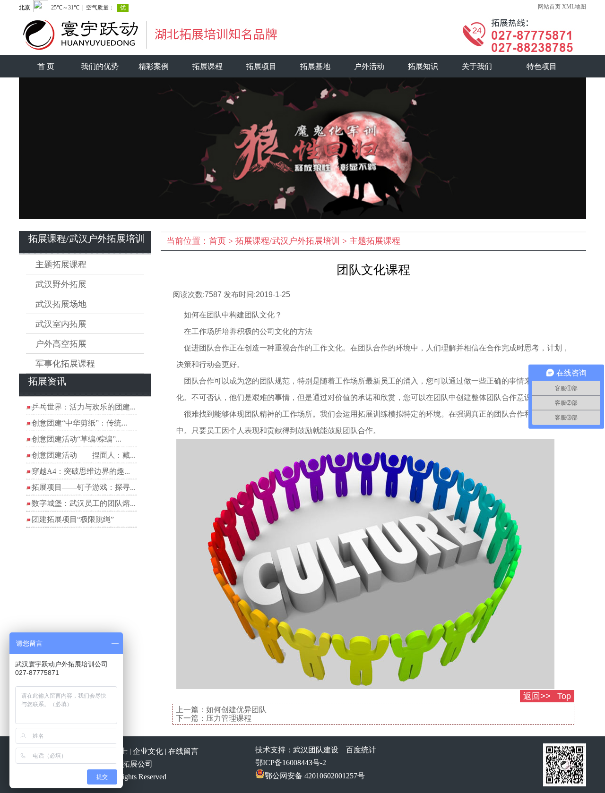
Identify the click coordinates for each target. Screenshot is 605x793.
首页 (217, 241)
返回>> (537, 696)
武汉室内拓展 (60, 324)
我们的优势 (100, 66)
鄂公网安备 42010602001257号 (315, 776)
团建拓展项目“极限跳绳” (73, 519)
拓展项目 (261, 66)
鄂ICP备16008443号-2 (290, 763)
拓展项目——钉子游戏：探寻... (84, 487)
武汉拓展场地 (60, 304)
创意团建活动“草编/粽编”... (76, 439)
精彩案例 (153, 66)
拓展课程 (207, 66)
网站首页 (549, 6)
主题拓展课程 (60, 264)
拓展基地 (315, 66)
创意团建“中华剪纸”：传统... (79, 423)
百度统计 (361, 750)
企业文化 (148, 751)
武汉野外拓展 (60, 284)
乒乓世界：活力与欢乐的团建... (84, 407)
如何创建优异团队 (236, 710)
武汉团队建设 (315, 750)
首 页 (45, 66)
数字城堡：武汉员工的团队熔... (84, 503)
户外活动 (369, 66)
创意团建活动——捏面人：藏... (84, 455)
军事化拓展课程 (65, 363)
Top (564, 696)
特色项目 (542, 66)
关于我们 (477, 66)
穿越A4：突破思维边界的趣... (81, 471)
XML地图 (574, 6)
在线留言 (183, 751)
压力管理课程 (228, 718)
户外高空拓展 (60, 344)
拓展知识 (423, 66)
